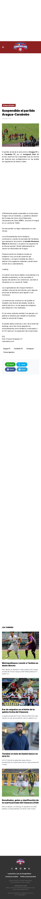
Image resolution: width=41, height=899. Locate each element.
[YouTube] (24, 869)
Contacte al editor (11, 876)
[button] (3, 47)
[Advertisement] (20, 20)
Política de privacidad (28, 876)
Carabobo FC (18, 348)
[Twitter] (12, 869)
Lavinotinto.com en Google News (19, 873)
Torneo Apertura (8, 352)
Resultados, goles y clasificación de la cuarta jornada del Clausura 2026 (20, 801)
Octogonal (30, 348)
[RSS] (29, 869)
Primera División (9, 105)
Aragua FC (6, 348)
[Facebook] (16, 869)
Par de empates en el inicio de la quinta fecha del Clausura (18, 710)
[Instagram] (20, 869)
